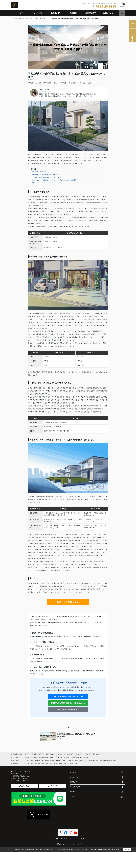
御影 (60, 763)
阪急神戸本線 (29, 760)
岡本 (71, 763)
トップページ (74, 772)
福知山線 (75, 760)
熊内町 (79, 757)
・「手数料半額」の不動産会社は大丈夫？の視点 (45, 177)
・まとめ (33, 183)
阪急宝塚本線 (104, 760)
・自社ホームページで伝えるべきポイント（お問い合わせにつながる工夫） (54, 180)
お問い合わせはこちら (68, 602)
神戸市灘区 (58, 754)
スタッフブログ (38, 13)
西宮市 (27, 754)
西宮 (75, 763)
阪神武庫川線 (83, 760)
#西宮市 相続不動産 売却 (37, 83)
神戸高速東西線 (94, 760)
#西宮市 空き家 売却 (83, 83)
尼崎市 (52, 754)
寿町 (48, 757)
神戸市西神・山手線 (64, 760)
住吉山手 (73, 757)
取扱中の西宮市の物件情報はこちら (68, 709)
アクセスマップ (75, 787)
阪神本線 (38, 760)
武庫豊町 (85, 757)
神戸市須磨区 (97, 754)
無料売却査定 (90, 13)
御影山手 (54, 757)
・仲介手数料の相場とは (38, 171)
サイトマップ (81, 839)
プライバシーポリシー (67, 839)
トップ (20, 13)
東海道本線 (45, 760)
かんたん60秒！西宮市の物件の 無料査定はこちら (68, 696)
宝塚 (32, 763)
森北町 (60, 757)
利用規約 (55, 839)
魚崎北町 (43, 757)
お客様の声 (55, 13)
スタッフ (73, 796)
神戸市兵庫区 (87, 754)
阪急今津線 (53, 760)
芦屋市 (71, 754)
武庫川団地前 (54, 763)
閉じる (127, 849)
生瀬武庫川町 (35, 757)
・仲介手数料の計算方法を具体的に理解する (44, 174)
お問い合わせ (108, 13)
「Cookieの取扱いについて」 (101, 849)
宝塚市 (66, 754)
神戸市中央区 (44, 754)
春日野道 (37, 763)
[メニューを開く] (122, 13)
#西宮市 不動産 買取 (68, 83)
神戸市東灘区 (35, 754)
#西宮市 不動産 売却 (53, 83)
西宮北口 (66, 763)
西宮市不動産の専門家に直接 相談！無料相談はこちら (68, 703)
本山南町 (67, 757)
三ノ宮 (27, 763)
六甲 (43, 763)
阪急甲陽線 (112, 760)
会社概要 (73, 13)
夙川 (47, 763)
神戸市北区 (78, 754)
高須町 (27, 757)
